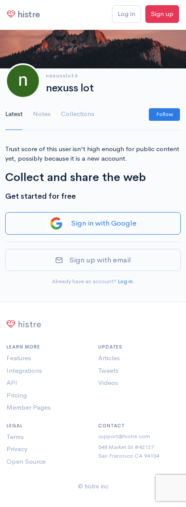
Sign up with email (100, 260)
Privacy (16, 449)
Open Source (25, 461)
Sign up (162, 14)
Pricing (16, 395)
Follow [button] (164, 114)
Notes (42, 114)
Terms (15, 437)
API (11, 382)
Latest (13, 114)
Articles (109, 358)
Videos (108, 382)
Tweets (108, 370)
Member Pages (28, 407)
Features (18, 358)
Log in (126, 14)
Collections (77, 114)
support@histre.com (124, 436)
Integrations (24, 370)
